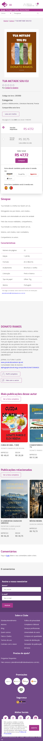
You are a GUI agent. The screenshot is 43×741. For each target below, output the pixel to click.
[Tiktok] (28, 718)
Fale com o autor (12, 380)
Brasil (3, 10)
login (8, 555)
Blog (2, 628)
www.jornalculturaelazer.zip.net (12, 362)
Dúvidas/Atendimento (8, 620)
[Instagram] (20, 718)
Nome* (5, 585)
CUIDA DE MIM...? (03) (10, 445)
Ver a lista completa (11, 399)
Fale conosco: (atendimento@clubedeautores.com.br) (20, 662)
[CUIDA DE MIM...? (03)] (14, 423)
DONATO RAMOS (11, 88)
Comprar (21, 161)
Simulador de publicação (33, 646)
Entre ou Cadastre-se (30, 4)
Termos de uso (6, 640)
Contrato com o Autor (9, 644)
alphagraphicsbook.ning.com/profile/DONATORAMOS (20, 367)
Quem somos (6, 632)
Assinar (7, 605)
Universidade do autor (32, 632)
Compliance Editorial (31, 624)
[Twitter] (5, 718)
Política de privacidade (32, 620)
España (16, 10)
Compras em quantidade (33, 636)
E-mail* (5, 594)
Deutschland (24, 10)
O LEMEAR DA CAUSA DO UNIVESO (11, 522)
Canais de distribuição (32, 640)
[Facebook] (13, 718)
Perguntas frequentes (8, 658)
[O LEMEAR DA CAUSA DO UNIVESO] (14, 499)
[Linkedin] (35, 718)
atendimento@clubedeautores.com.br (13, 293)
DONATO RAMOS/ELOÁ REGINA (12, 448)
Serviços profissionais (32, 628)
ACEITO (34, 728)
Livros (11, 21)
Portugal (9, 10)
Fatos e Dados (6, 636)
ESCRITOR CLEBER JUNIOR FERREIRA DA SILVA (10, 527)
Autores (4, 624)
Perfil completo (12, 374)
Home (6, 21)
